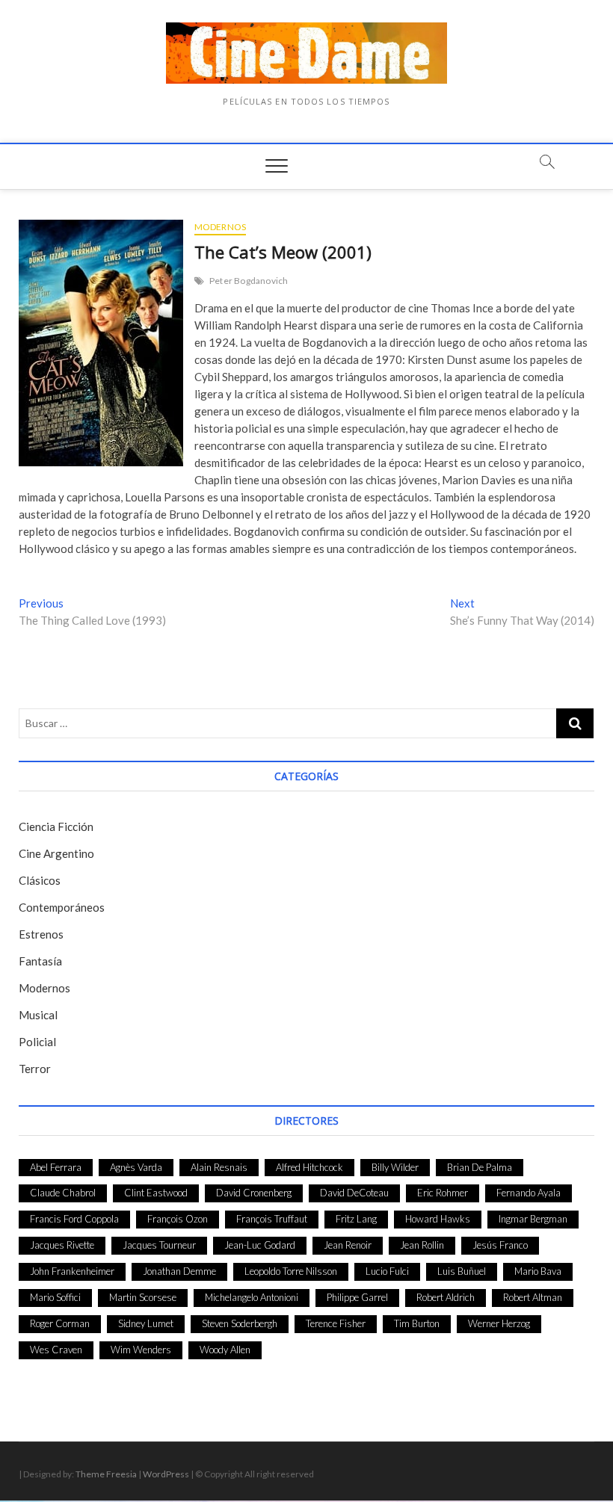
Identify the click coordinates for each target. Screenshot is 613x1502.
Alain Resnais (219, 1167)
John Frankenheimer (72, 1271)
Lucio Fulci (387, 1271)
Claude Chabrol (63, 1193)
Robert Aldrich (445, 1297)
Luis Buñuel (461, 1271)
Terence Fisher (336, 1323)
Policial (37, 1041)
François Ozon (177, 1219)
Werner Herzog (499, 1323)
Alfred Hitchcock (309, 1167)
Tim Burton (417, 1323)
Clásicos (40, 880)
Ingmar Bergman (533, 1219)
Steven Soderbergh (239, 1323)
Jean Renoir (348, 1245)
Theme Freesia (106, 1474)
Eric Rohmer (442, 1193)
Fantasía (40, 961)
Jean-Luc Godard (259, 1245)
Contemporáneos (62, 907)
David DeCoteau (354, 1193)
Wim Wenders (141, 1350)
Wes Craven (56, 1350)
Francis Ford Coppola (74, 1219)
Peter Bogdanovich (248, 280)
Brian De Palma (479, 1167)
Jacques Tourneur (159, 1245)
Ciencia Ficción (56, 826)
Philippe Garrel (357, 1297)
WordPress (166, 1474)
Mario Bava (537, 1271)
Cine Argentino (56, 853)
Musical (38, 1015)
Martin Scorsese (142, 1297)
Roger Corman (60, 1323)
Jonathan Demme (179, 1271)
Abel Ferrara (55, 1167)
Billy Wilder (395, 1167)
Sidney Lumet (145, 1323)
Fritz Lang (356, 1219)
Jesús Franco (500, 1245)
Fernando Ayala (528, 1193)
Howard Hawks (437, 1219)
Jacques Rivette (62, 1245)
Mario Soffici (55, 1297)
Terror (35, 1068)
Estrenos (41, 934)
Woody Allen (225, 1350)
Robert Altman (532, 1297)
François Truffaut (271, 1219)
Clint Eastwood (156, 1193)
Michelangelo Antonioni (251, 1297)
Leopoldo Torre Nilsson (290, 1271)
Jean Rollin (422, 1245)
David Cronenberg (254, 1193)
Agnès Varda (136, 1167)
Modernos (220, 226)
